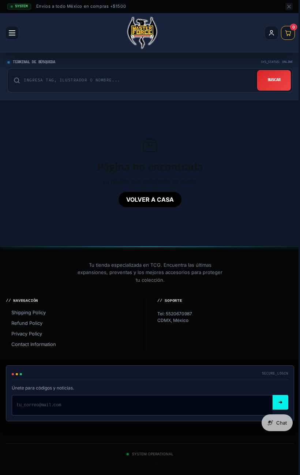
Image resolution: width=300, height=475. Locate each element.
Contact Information (31, 344)
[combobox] (137, 80)
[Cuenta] (271, 33)
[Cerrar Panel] (289, 6)
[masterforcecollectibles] (141, 32)
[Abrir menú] (12, 33)
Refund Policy (24, 323)
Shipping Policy (26, 312)
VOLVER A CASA (150, 199)
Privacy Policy (24, 334)
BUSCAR (274, 79)
